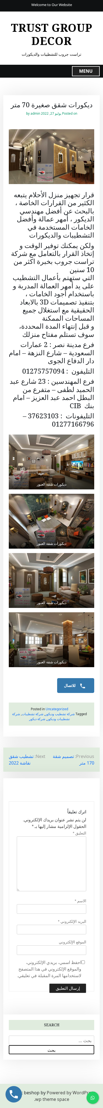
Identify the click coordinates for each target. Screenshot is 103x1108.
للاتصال (70, 685)
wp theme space (52, 1099)
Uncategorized (57, 709)
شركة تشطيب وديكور (60, 714)
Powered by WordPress (71, 1093)
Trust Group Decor (51, 34)
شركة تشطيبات (32, 714)
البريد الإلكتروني (72, 921)
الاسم (80, 901)
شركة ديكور (37, 719)
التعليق (79, 833)
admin (35, 113)
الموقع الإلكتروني (72, 942)
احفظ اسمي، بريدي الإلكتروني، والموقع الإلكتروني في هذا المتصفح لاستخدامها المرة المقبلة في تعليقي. (49, 969)
